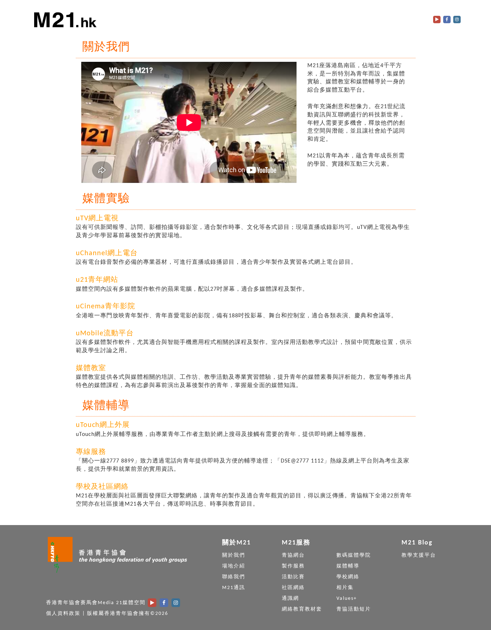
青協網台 (293, 555)
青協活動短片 (353, 609)
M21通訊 (233, 587)
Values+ (346, 598)
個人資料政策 (63, 613)
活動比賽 (293, 577)
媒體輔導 (347, 566)
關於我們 (233, 555)
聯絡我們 (233, 577)
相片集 (345, 587)
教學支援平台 (418, 555)
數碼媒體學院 (353, 555)
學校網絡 (347, 577)
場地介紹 (233, 566)
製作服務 (293, 566)
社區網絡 (293, 587)
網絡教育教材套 (302, 609)
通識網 (290, 598)
